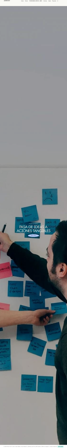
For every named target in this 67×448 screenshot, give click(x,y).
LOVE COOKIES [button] (60, 446)
